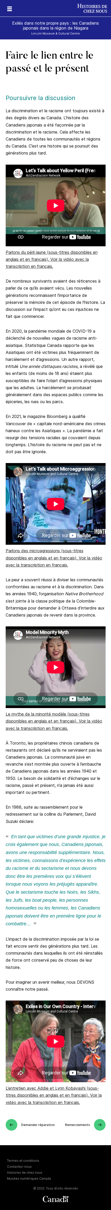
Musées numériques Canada (29, 1178)
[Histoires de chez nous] (94, 8)
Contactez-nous (19, 1167)
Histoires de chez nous (24, 1172)
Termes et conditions (23, 1161)
